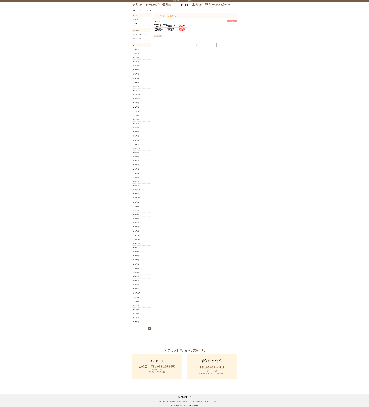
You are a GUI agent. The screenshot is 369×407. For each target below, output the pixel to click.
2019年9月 (136, 202)
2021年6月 (136, 115)
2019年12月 (136, 189)
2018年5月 (136, 268)
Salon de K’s (154, 4)
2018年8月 (136, 256)
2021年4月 (136, 123)
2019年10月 (136, 198)
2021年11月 (136, 94)
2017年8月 (136, 301)
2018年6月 (136, 264)
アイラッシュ (137, 38)
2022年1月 (136, 86)
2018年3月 (136, 276)
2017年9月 (136, 297)
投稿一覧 (206, 401)
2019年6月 (136, 214)
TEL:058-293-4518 (212, 367)
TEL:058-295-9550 (157, 366)
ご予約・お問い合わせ (196, 401)
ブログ (135, 23)
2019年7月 (136, 210)
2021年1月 (136, 136)
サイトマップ (212, 401)
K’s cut (139, 4)
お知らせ (135, 19)
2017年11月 (136, 289)
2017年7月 (136, 305)
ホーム (154, 401)
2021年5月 (136, 119)
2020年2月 (136, 181)
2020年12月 (136, 140)
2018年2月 (136, 280)
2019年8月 (136, 206)
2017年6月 (136, 309)
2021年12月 (136, 90)
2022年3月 (136, 78)
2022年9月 (136, 53)
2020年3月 (136, 177)
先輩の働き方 (186, 401)
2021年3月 (136, 127)
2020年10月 (136, 148)
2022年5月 (136, 70)
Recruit (198, 4)
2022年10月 (136, 49)
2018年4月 (136, 272)
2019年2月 (136, 231)
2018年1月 (136, 285)
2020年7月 (136, 161)
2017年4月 (136, 318)
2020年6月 (136, 165)
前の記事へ (159, 35)
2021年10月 (136, 99)
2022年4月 (136, 74)
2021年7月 (136, 111)
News (168, 4)
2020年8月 (136, 156)
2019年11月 (136, 194)
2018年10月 (136, 247)
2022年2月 (136, 82)
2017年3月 (136, 322)
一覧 (195, 45)
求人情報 (179, 401)
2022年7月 (136, 61)
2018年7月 (136, 260)
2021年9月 (136, 103)
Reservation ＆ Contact (219, 4)
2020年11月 (136, 144)
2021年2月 (136, 132)
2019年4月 (136, 223)
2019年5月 (136, 218)
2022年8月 (136, 57)
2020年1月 (136, 185)
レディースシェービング (140, 34)
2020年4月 (136, 173)
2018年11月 (136, 243)
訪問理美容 (172, 401)
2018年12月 (136, 239)
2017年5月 (136, 313)
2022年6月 (136, 66)
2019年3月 (136, 227)
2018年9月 (136, 251)
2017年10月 (136, 293)
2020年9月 (136, 152)
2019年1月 (136, 235)
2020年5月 (136, 169)
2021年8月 (136, 107)
